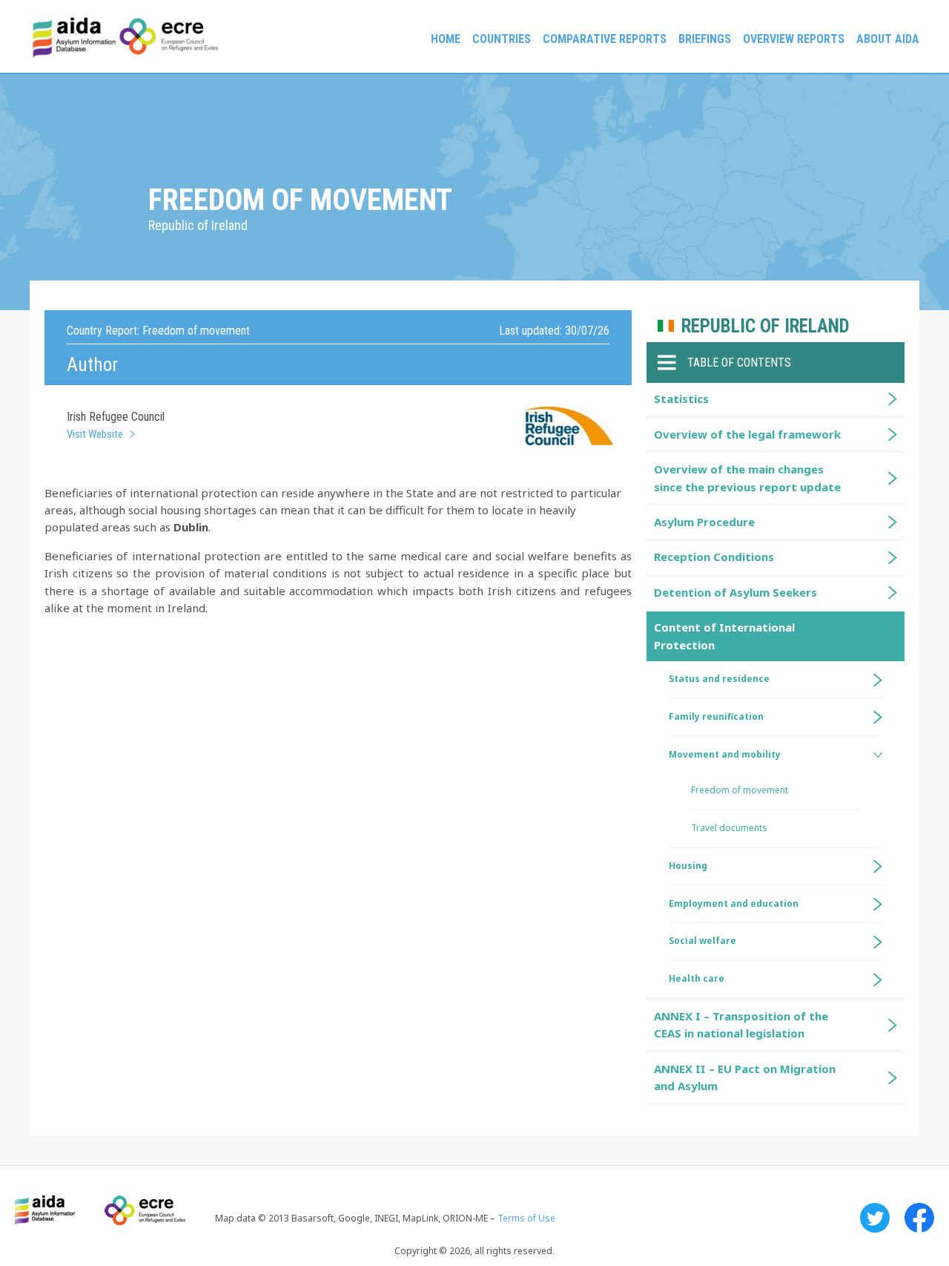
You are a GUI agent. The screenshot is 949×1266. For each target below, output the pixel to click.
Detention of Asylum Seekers (735, 592)
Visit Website (95, 434)
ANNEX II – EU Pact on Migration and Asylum (745, 1077)
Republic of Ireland (765, 326)
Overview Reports (793, 39)
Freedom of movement (739, 790)
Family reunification (716, 716)
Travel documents (729, 827)
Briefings (704, 39)
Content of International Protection (724, 636)
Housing (688, 865)
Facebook (919, 1218)
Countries (501, 39)
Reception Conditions (714, 556)
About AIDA (887, 39)
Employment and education (733, 903)
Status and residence (719, 678)
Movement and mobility (725, 754)
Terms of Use (526, 1218)
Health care (696, 978)
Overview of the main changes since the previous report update (747, 477)
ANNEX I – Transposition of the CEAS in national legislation (741, 1024)
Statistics (681, 398)
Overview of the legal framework (747, 434)
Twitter (875, 1218)
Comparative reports (605, 39)
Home (445, 39)
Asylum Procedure (704, 521)
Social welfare (702, 940)
